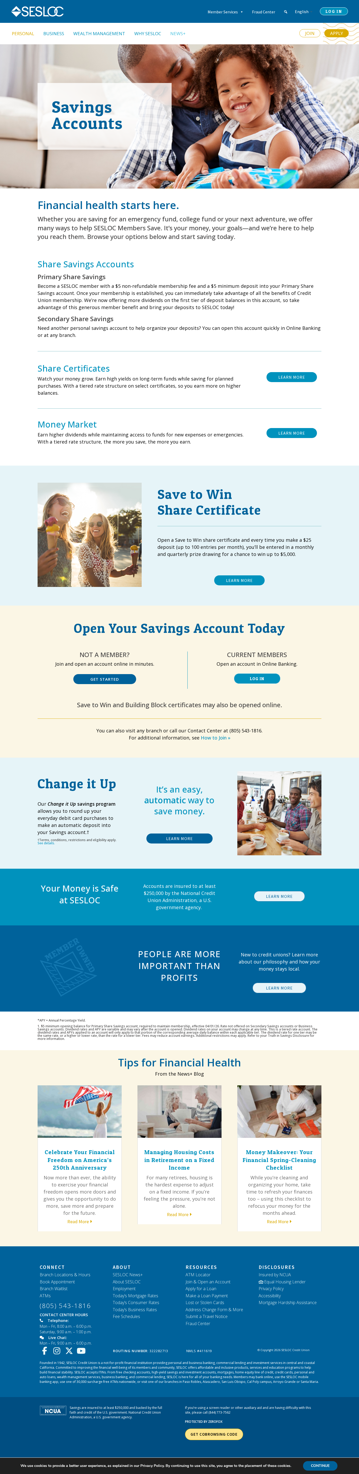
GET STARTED (104, 679)
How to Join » (215, 738)
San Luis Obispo (233, 1381)
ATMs (45, 1296)
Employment (124, 1288)
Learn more (279, 896)
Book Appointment (57, 1282)
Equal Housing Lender (285, 1282)
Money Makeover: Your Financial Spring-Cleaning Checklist (279, 1160)
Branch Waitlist (54, 1288)
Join (310, 33)
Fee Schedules (126, 1316)
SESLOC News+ (128, 1275)
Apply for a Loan (201, 1288)
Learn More (179, 838)
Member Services (223, 11)
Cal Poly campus (259, 1381)
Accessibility (270, 1296)
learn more (291, 377)
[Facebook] (46, 1351)
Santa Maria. (310, 1381)
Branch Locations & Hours (65, 1275)
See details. (46, 843)
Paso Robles (192, 1381)
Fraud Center (263, 11)
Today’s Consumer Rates (136, 1302)
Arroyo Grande (284, 1381)
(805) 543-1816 (65, 1305)
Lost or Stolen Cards (205, 1302)
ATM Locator (198, 1275)
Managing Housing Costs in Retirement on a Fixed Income (179, 1160)
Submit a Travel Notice (207, 1316)
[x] (70, 1351)
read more (78, 1221)
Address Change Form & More (214, 1309)
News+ (178, 33)
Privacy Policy (271, 1288)
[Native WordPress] (285, 11)
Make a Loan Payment (207, 1296)
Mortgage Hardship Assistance (288, 1302)
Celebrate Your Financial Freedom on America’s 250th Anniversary (80, 1160)
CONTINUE (320, 1465)
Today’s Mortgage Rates (135, 1296)
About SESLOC (127, 1282)
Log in (257, 678)
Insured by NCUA (275, 1275)
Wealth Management (99, 33)
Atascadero (211, 1381)
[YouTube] (82, 1351)
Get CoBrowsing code (214, 1434)
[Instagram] (58, 1351)
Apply (336, 33)
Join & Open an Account (208, 1282)
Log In (334, 11)
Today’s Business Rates (135, 1309)
